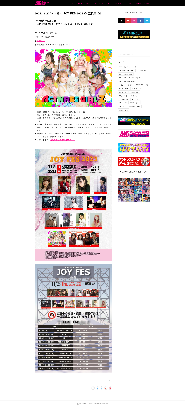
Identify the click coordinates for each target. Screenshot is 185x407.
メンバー (88, 3)
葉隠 (134, 96)
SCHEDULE (125, 74)
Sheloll (134, 92)
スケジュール (99, 3)
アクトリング (128, 3)
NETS (136, 99)
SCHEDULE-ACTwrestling (130, 78)
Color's (123, 110)
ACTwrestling (126, 70)
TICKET (136, 88)
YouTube (124, 99)
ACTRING (142, 70)
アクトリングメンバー (128, 67)
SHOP (123, 103)
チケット (109, 3)
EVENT (134, 103)
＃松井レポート (126, 85)
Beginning (134, 106)
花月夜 (123, 92)
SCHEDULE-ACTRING (129, 81)
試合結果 (118, 3)
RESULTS (142, 85)
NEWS (80, 3)
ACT (122, 106)
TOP (73, 3)
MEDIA (138, 3)
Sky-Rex (123, 96)
